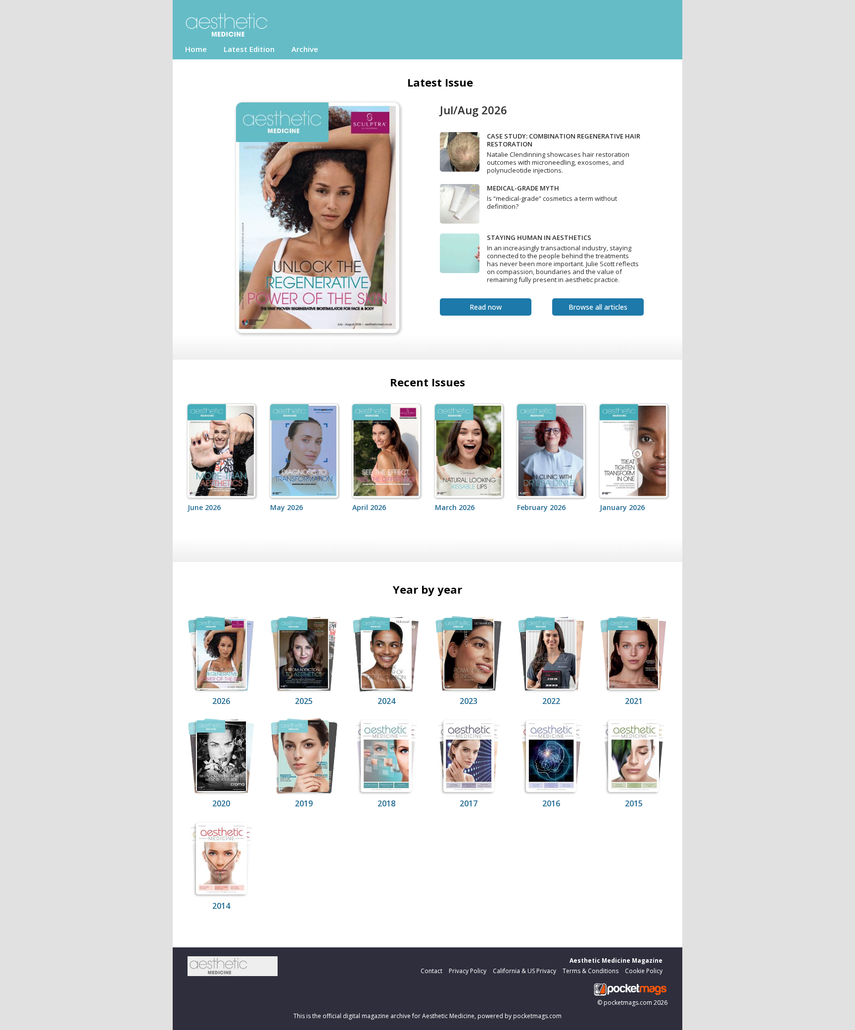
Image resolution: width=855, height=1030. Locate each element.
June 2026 (204, 507)
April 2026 (369, 507)
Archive (304, 49)
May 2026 (286, 507)
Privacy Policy (467, 971)
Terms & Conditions (590, 971)
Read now (486, 307)
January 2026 (622, 507)
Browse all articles (598, 307)
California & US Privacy (524, 971)
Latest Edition (249, 49)
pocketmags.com (628, 1002)
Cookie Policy (644, 971)
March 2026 (455, 507)
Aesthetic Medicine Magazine (616, 960)
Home (196, 49)
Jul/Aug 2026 (473, 109)
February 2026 (541, 507)
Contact (431, 971)
